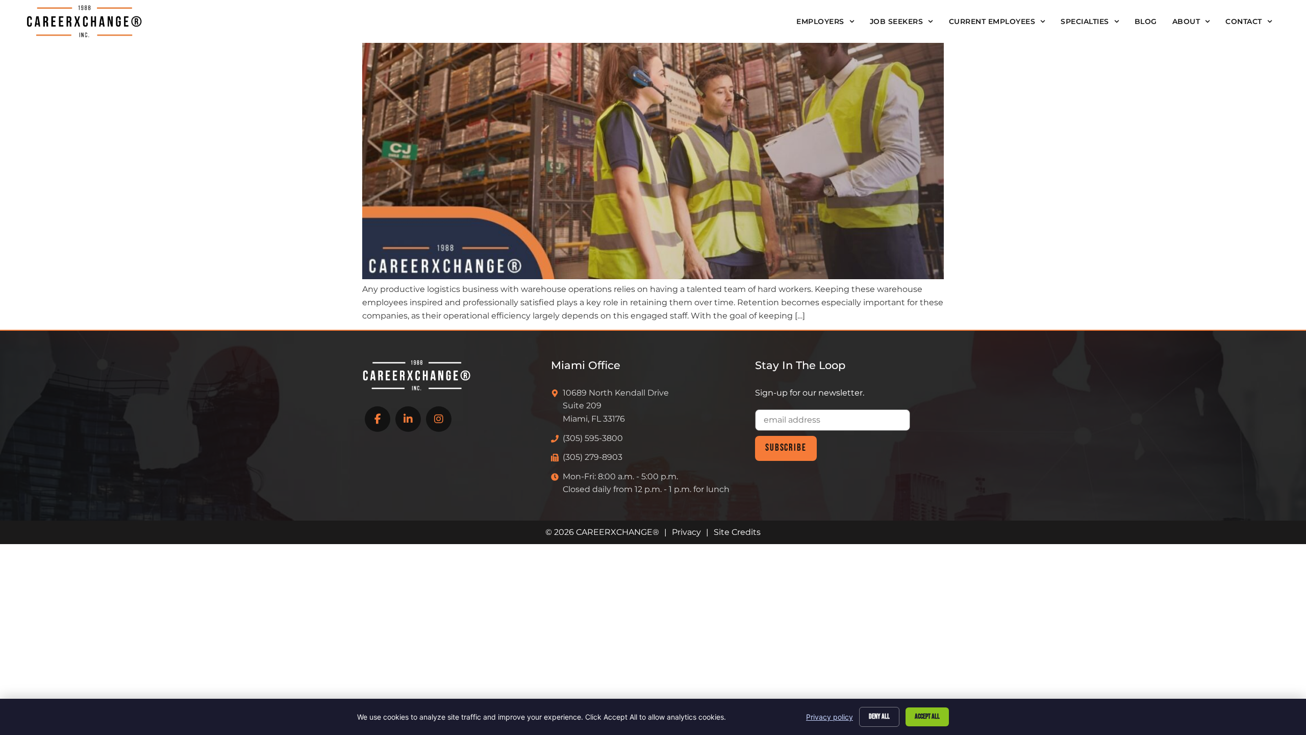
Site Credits (737, 532)
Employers (820, 21)
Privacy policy (829, 717)
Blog (1146, 21)
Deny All (879, 716)
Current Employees (992, 21)
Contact (1243, 21)
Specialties (1085, 21)
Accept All (927, 716)
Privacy (686, 532)
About (1186, 21)
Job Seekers (896, 21)
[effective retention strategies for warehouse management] (653, 276)
